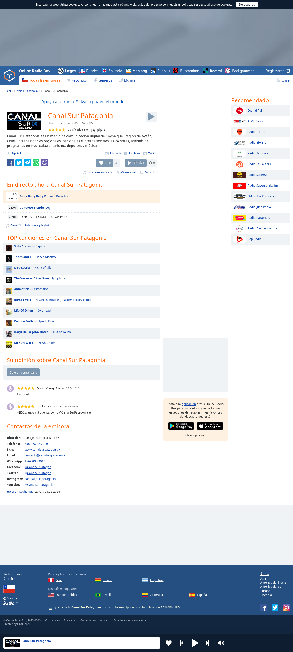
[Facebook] (132, 153)
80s (91, 123)
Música (130, 80)
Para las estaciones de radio (130, 620)
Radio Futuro (256, 132)
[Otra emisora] (209, 643)
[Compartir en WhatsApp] (36, 162)
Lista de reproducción (100, 172)
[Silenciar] (222, 643)
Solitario (115, 70)
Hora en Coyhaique (20, 491)
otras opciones (195, 435)
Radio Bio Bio (257, 142)
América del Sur (271, 586)
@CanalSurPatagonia (39, 485)
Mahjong (140, 70)
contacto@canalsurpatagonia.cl (46, 455)
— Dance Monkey (35, 257)
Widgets (105, 620)
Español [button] (8, 602)
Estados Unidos (66, 595)
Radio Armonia (258, 153)
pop (69, 123)
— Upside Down (35, 321)
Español (16, 153)
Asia (263, 578)
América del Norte (273, 582)
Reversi (216, 70)
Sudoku (163, 70)
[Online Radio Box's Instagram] (286, 607)
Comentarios (88, 620)
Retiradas (96, 129)
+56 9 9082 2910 (36, 444)
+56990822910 (35, 461)
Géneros (105, 80)
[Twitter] (150, 153)
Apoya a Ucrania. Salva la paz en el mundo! (83, 101)
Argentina (156, 580)
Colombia (156, 595)
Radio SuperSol (258, 174)
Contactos (151, 172)
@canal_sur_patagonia (40, 479)
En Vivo (139, 163)
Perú (59, 580)
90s (76, 123)
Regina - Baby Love (45, 196)
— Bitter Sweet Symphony (40, 278)
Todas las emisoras (44, 80)
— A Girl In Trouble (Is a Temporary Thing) (52, 300)
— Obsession (31, 289)
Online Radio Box (34, 70)
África (264, 574)
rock (61, 123)
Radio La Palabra (259, 164)
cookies (74, 4)
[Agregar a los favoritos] (168, 643)
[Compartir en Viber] (44, 162)
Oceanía (266, 595)
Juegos (70, 70)
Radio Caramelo (259, 217)
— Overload (32, 310)
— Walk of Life (33, 268)
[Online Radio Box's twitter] (275, 607)
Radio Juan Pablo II (261, 207)
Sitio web (115, 153)
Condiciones (52, 620)
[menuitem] (41, 80)
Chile (286, 80)
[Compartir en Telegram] (27, 162)
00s (84, 123)
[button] (195, 643)
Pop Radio (254, 239)
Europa (265, 591)
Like (108, 163)
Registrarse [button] (275, 70)
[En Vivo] (151, 117)
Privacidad (70, 620)
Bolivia (107, 580)
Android (166, 607)
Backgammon (243, 70)
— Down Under (34, 343)
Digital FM (255, 110)
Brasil (107, 595)
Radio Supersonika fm (263, 185)
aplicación (189, 404)
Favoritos (79, 80)
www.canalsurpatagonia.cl (43, 449)
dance (51, 123)
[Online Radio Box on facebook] (263, 607)
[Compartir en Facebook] (10, 162)
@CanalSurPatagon (38, 467)
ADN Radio (255, 121)
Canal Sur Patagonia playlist (29, 225)
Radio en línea (13, 576)
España (202, 595)
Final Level (23, 624)
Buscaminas (190, 70)
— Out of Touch (42, 332)
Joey (35, 207)
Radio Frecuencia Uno (263, 228)
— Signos (29, 246)
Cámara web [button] (128, 172)
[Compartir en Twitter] (18, 162)
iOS (177, 607)
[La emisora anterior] (182, 643)
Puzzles (92, 70)
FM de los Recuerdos (262, 196)
